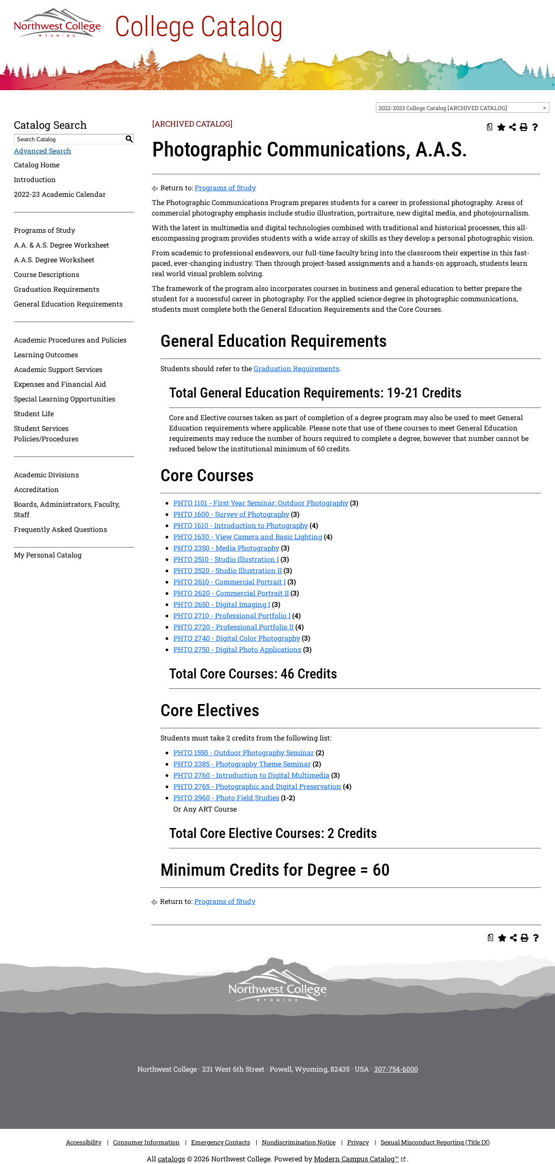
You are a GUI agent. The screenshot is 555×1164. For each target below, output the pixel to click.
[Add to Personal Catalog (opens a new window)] (501, 127)
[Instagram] (212, 1098)
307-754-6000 (396, 1068)
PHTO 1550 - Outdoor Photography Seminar (243, 752)
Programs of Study (44, 230)
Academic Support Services (58, 369)
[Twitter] (264, 1098)
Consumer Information (146, 1142)
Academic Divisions (46, 474)
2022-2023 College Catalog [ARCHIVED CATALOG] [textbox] (443, 108)
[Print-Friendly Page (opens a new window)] (524, 127)
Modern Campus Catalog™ (356, 1158)
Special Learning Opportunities (64, 398)
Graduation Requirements (56, 288)
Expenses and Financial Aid (60, 383)
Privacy (358, 1142)
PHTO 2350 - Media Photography (226, 547)
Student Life (34, 413)
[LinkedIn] (342, 1098)
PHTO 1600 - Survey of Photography (231, 513)
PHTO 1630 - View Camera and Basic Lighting (247, 536)
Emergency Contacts (220, 1142)
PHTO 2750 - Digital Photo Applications (237, 649)
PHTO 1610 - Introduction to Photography (240, 525)
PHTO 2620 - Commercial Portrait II (231, 592)
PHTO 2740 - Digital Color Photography (236, 637)
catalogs (171, 1158)
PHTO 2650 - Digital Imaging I (221, 604)
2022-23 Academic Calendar (60, 194)
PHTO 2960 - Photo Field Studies (226, 797)
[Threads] (316, 1098)
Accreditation (36, 489)
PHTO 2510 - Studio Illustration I (226, 559)
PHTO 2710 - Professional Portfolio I (232, 615)
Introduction (35, 179)
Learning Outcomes (46, 354)
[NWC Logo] (57, 20)
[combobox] (462, 107)
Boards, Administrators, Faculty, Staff (67, 509)
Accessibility (83, 1142)
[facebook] (238, 1098)
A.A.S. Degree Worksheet (54, 259)
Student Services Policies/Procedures (46, 433)
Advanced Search (42, 150)
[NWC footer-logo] (277, 985)
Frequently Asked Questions (60, 529)
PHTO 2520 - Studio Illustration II (227, 570)
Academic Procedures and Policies (70, 339)
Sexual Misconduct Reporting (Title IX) (435, 1142)
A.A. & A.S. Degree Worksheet (61, 244)
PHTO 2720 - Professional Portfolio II (233, 626)
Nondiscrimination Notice (299, 1142)
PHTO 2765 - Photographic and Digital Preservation (257, 786)
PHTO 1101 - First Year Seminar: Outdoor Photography (260, 502)
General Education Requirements (68, 303)
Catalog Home (36, 164)
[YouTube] (290, 1098)
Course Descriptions (46, 274)
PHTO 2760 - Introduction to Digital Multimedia (251, 774)
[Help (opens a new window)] (535, 127)
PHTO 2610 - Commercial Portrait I (229, 581)
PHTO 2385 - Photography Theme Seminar (242, 763)
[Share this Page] (512, 127)
